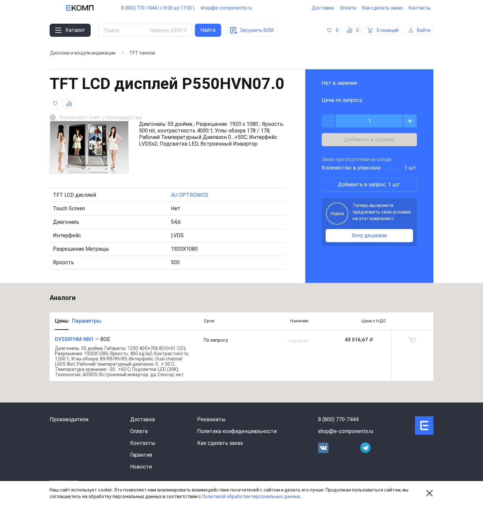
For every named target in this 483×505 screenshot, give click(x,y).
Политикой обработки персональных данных (251, 496)
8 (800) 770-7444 (338, 419)
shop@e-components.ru (226, 8)
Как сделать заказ (382, 8)
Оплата (348, 8)
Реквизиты (211, 419)
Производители (69, 419)
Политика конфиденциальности (237, 431)
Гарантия (141, 455)
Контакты (419, 8)
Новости (141, 467)
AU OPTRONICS (189, 195)
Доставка (323, 8)
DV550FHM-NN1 (74, 339)
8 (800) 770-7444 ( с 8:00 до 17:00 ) (158, 8)
